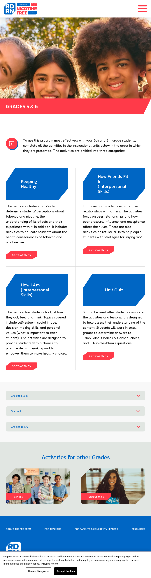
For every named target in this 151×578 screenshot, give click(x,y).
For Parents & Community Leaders (96, 529)
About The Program (18, 529)
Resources (138, 529)
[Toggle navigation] (144, 9)
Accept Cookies (66, 571)
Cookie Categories (38, 571)
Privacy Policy (49, 563)
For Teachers (53, 529)
